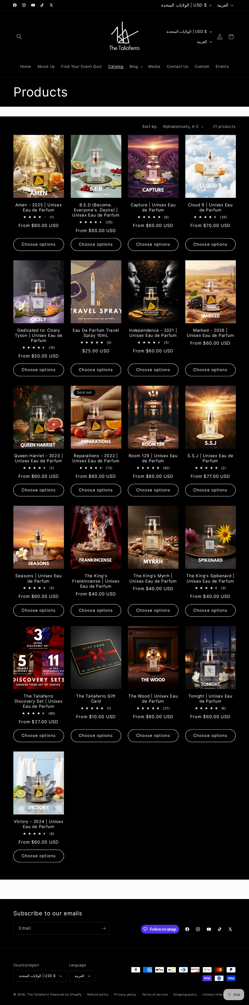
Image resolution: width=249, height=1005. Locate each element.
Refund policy (98, 994)
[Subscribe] (103, 928)
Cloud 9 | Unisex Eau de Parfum (210, 207)
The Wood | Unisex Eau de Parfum (153, 699)
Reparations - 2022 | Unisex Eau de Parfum (96, 458)
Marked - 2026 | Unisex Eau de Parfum (210, 333)
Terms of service (155, 994)
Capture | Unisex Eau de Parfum (153, 207)
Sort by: (150, 126)
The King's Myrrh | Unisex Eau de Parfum (153, 578)
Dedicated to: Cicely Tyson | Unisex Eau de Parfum (38, 335)
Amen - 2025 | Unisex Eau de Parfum (38, 207)
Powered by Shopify (66, 994)
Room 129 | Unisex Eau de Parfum (153, 458)
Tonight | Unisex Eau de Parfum (210, 699)
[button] (19, 37)
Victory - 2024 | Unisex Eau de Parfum (38, 824)
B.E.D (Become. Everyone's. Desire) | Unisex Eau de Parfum (96, 210)
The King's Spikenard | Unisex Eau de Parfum (210, 578)
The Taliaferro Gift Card (96, 699)
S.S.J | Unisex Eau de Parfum (210, 458)
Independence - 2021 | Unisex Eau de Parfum (153, 333)
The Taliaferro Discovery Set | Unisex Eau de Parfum (39, 701)
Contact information (218, 994)
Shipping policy (185, 994)
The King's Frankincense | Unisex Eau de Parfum (95, 580)
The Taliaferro (38, 994)
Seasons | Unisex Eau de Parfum (38, 578)
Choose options (39, 244)
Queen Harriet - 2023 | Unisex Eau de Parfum (38, 458)
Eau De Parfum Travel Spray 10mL (96, 333)
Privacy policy (125, 994)
